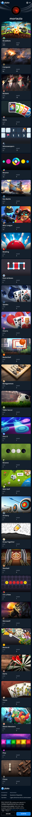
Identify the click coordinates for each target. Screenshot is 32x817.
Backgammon (8, 383)
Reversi (6, 463)
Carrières (3, 797)
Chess (5, 779)
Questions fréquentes (16, 795)
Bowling (6, 252)
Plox (4, 753)
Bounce (6, 172)
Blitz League (7, 225)
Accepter (23, 814)
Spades (5, 304)
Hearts (5, 331)
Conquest (6, 67)
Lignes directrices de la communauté (20, 797)
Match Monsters (9, 726)
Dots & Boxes (8, 278)
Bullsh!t (6, 93)
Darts (5, 674)
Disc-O (5, 436)
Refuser (8, 814)
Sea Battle (7, 199)
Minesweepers (8, 146)
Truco (5, 700)
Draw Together (9, 542)
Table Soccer (8, 410)
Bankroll (6, 647)
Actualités (4, 795)
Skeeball (6, 568)
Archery (6, 515)
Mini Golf (6, 489)
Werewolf (6, 621)
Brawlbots (7, 41)
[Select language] (27, 3)
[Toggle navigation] (30, 2)
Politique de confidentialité (18, 810)
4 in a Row (7, 594)
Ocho (5, 120)
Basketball (7, 357)
